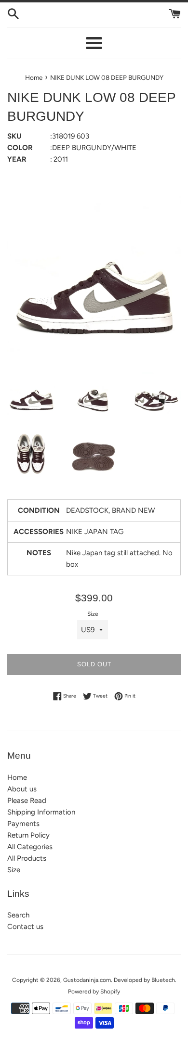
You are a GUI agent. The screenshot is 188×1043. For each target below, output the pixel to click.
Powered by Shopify (94, 991)
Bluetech (163, 980)
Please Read (26, 800)
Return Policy (28, 835)
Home (17, 777)
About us (22, 789)
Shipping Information (41, 812)
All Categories (30, 846)
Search (18, 915)
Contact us (25, 926)
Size (92, 614)
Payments (23, 823)
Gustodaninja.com (87, 980)
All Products (26, 858)
